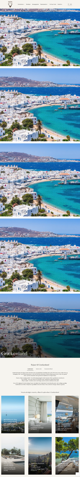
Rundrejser (28, 4)
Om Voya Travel (53, 4)
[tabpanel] (40, 378)
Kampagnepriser (35, 4)
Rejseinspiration (43, 4)
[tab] (30, 368)
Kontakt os (60, 4)
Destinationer (21, 4)
